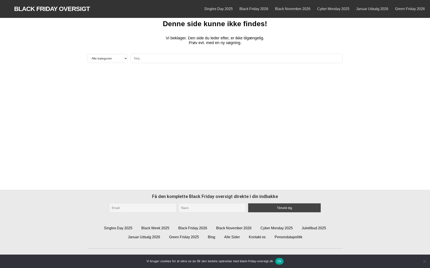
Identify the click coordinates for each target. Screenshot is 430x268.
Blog (211, 237)
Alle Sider (232, 237)
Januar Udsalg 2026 (372, 9)
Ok (279, 261)
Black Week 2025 (155, 228)
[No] (424, 261)
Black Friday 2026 (253, 9)
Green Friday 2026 (410, 9)
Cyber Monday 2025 (333, 9)
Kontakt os (257, 237)
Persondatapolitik (288, 237)
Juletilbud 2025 (314, 228)
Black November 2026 (292, 9)
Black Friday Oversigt (52, 8)
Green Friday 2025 (184, 237)
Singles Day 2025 (218, 9)
